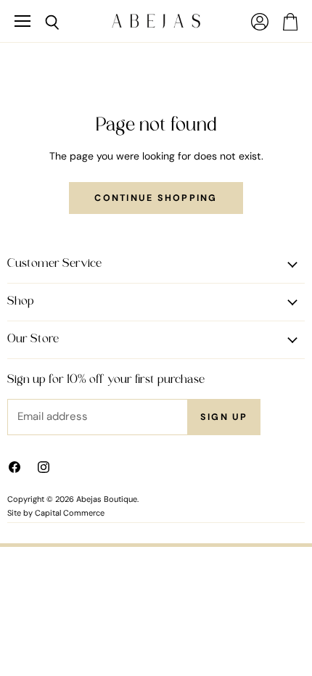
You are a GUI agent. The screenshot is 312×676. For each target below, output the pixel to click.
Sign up (224, 417)
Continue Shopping (155, 198)
